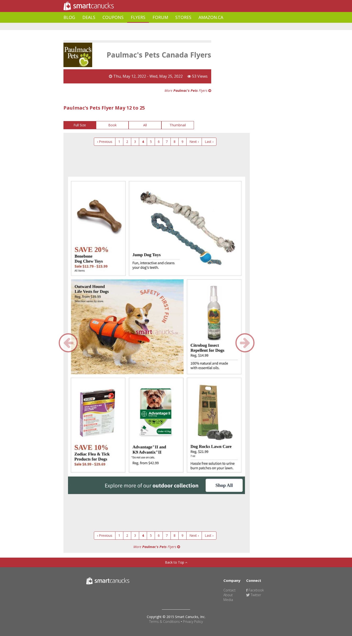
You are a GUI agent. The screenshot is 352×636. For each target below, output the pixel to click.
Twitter (255, 595)
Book (112, 125)
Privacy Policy (193, 621)
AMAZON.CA (211, 17)
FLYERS (138, 17)
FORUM (160, 17)
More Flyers (186, 90)
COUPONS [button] (113, 17)
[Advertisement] (150, 26)
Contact (229, 590)
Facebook (256, 590)
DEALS (88, 17)
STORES (183, 17)
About (228, 595)
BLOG (69, 17)
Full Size (80, 125)
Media (228, 599)
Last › (209, 141)
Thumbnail (178, 125)
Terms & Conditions (164, 621)
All (145, 125)
